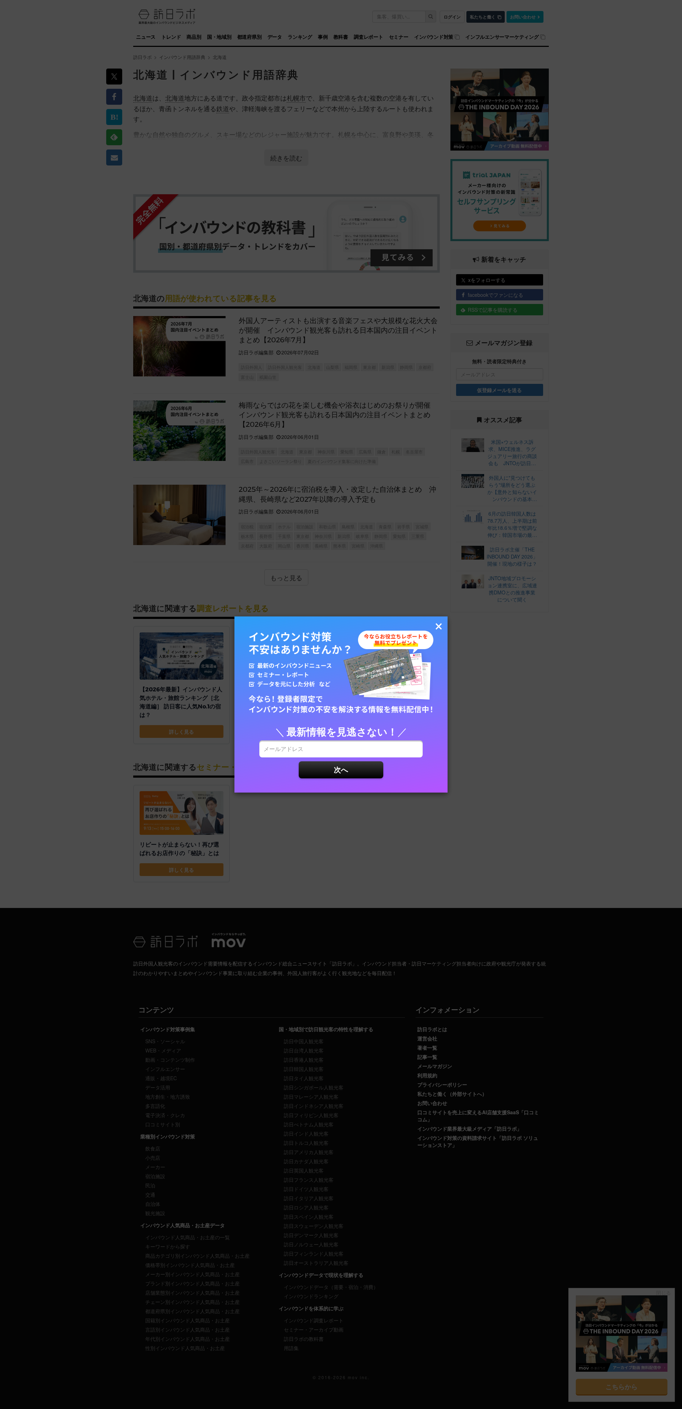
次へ (341, 769)
